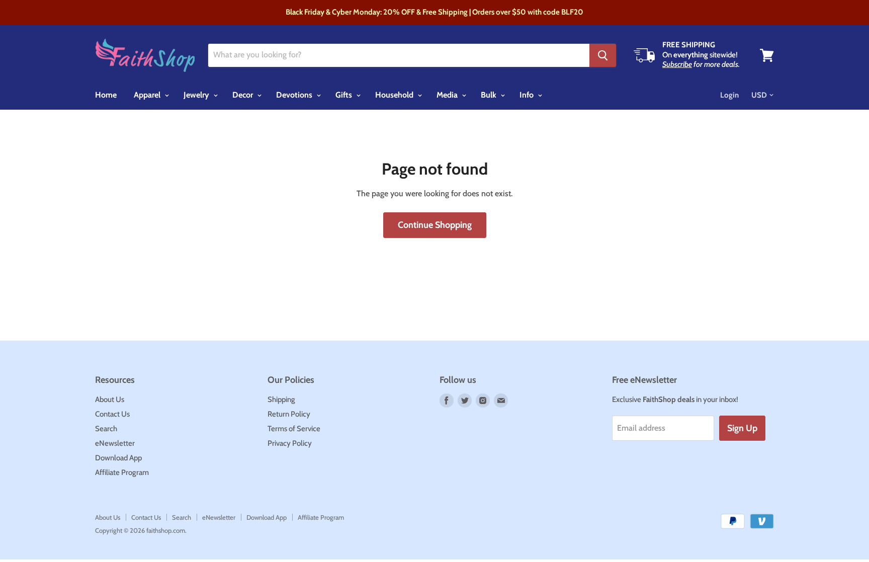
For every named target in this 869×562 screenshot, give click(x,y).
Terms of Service (294, 428)
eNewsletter (115, 443)
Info (527, 95)
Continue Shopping (435, 224)
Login (729, 95)
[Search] (602, 55)
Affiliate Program (122, 472)
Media (448, 95)
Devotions (295, 95)
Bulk (489, 95)
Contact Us (112, 414)
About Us (109, 399)
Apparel (148, 95)
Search (106, 428)
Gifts (344, 95)
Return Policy (289, 414)
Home (106, 95)
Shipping (281, 399)
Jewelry (197, 95)
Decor (243, 95)
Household (395, 95)
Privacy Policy (290, 443)
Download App (118, 457)
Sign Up (742, 428)
